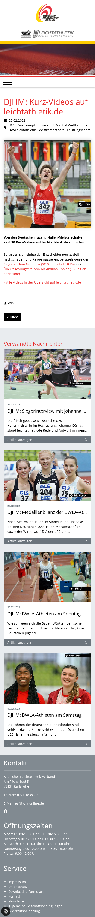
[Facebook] (5, 811)
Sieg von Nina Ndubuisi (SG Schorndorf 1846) (39, 264)
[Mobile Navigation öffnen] (7, 82)
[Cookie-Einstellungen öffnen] (5, 911)
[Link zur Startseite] (47, 12)
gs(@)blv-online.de (29, 803)
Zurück (12, 317)
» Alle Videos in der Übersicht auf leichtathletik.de (42, 282)
